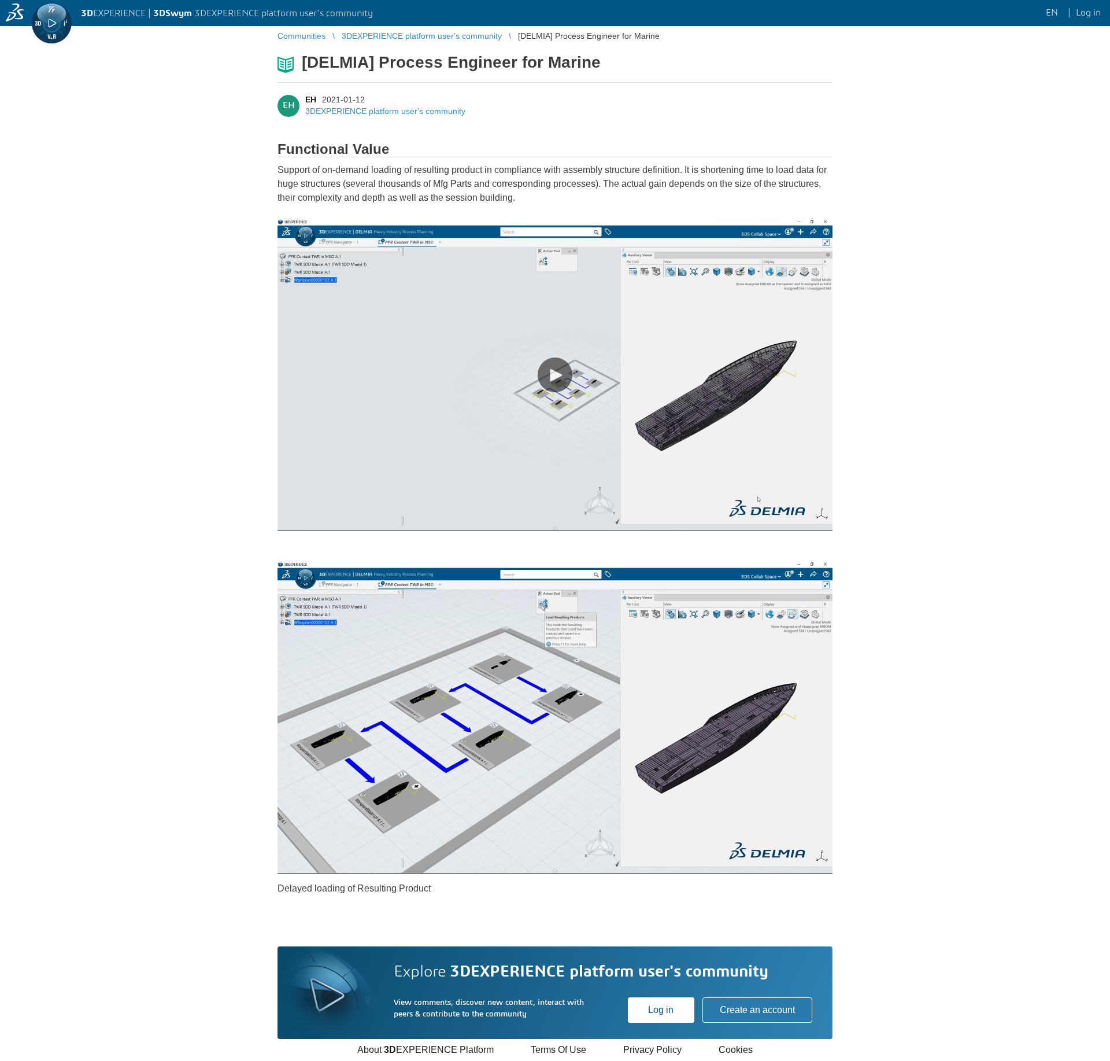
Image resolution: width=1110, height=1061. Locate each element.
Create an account (757, 1010)
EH (310, 99)
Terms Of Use (558, 1050)
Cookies (736, 1050)
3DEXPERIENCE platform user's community (385, 111)
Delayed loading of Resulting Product (354, 888)
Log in (661, 1010)
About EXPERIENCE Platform (425, 1050)
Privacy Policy (652, 1050)
